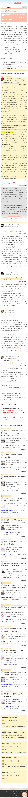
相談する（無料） (25, 796)
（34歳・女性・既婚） (11, 224)
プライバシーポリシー (20, 791)
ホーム (3, 791)
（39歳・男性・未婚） (10, 356)
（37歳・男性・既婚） (13, 78)
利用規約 (12, 791)
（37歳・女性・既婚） (11, 272)
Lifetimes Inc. (13, 795)
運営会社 (7, 791)
